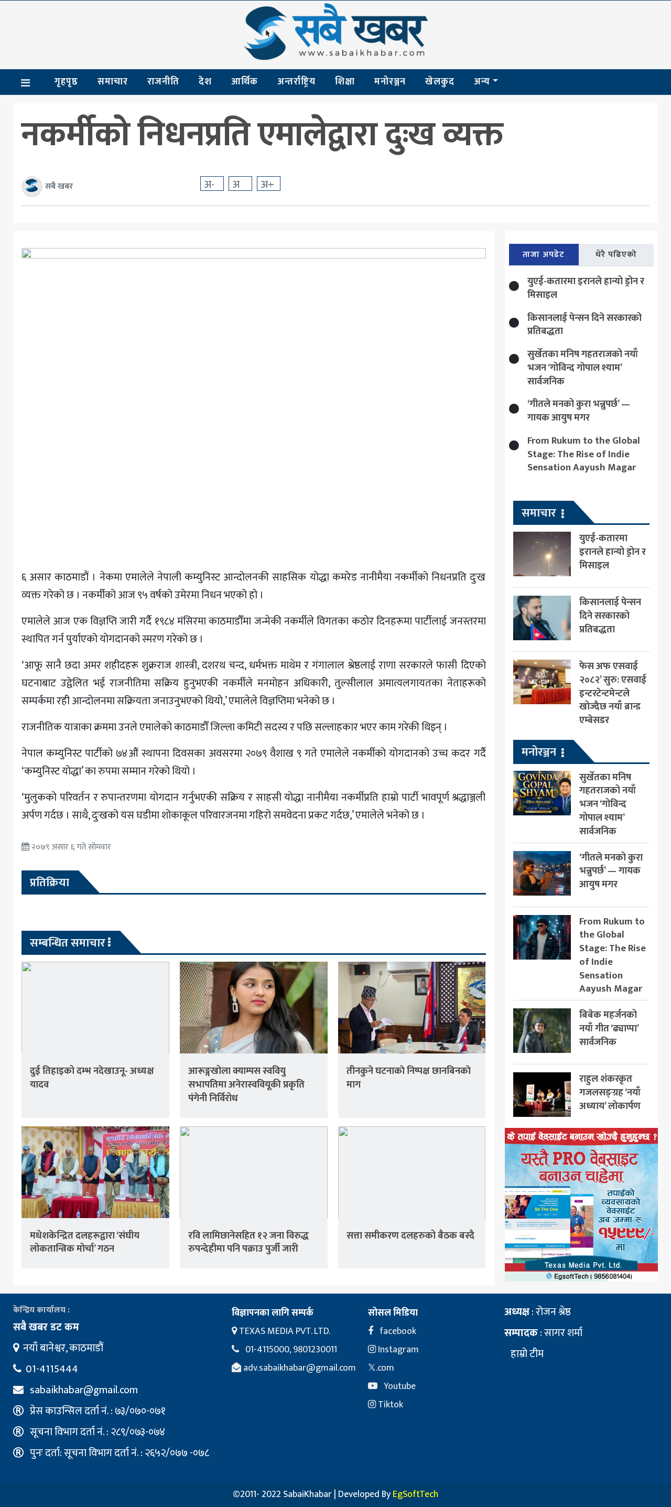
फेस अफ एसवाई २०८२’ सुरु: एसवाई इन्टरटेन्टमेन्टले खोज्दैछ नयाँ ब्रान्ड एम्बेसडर (612, 693)
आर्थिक (244, 82)
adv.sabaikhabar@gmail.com (298, 1368)
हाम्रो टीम (526, 1354)
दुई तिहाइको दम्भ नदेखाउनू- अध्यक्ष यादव (92, 1078)
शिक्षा (345, 82)
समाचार (113, 82)
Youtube (399, 1386)
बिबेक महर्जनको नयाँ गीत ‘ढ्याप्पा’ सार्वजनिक (608, 1028)
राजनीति (163, 82)
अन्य (482, 82)
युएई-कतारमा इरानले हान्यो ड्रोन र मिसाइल (585, 288)
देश (205, 82)
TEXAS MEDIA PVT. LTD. (283, 1331)
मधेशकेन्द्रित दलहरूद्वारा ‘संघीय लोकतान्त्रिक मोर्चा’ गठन (84, 1242)
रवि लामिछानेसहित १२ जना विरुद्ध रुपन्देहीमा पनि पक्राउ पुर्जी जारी (248, 1242)
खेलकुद (439, 82)
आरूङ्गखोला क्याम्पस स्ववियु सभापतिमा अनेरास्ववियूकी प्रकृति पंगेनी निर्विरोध (246, 1084)
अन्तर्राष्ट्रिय (296, 82)
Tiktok (389, 1405)
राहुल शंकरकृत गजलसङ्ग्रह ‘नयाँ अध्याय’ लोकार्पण (610, 1092)
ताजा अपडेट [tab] (544, 254)
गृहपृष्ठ (66, 82)
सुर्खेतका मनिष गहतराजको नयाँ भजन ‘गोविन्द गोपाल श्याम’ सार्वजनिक (582, 368)
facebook (396, 1331)
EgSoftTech (415, 1494)
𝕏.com (381, 1368)
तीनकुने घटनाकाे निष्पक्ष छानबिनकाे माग (409, 1078)
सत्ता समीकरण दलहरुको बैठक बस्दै (410, 1236)
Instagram (397, 1350)
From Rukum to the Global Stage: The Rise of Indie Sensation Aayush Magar (583, 454)
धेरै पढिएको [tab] (616, 254)
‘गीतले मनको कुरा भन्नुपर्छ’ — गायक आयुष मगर (578, 411)
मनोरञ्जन (390, 82)
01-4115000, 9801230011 (290, 1350)
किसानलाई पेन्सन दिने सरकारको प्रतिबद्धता (584, 325)
